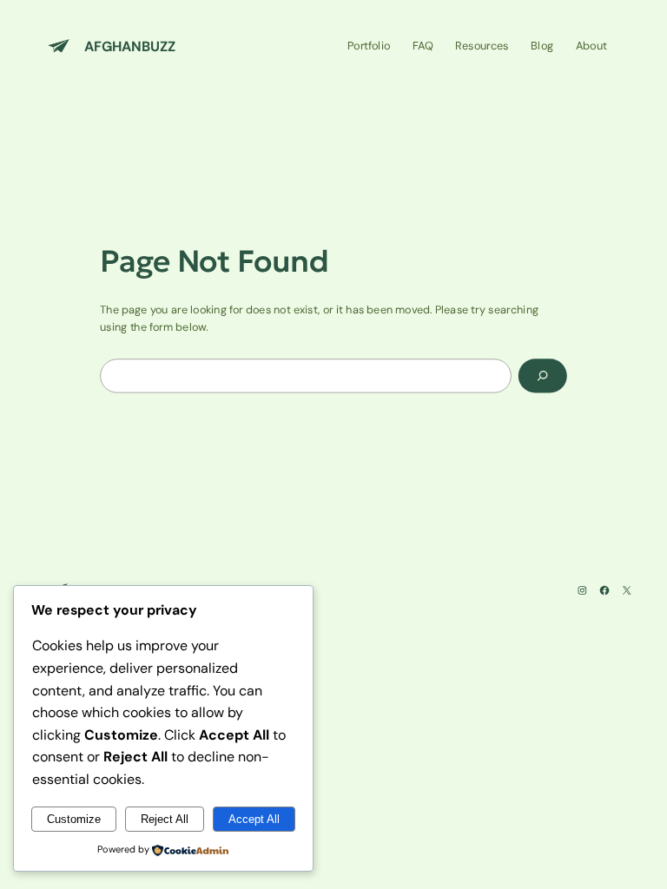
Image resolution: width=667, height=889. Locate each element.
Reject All (164, 819)
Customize (74, 819)
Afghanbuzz (129, 45)
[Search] (542, 375)
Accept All (254, 819)
